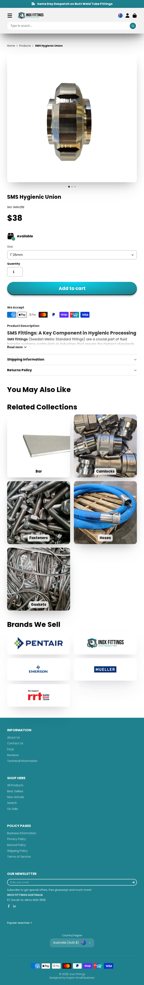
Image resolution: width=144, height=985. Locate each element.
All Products (15, 785)
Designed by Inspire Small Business (72, 978)
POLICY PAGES (19, 826)
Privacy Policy (16, 839)
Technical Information (22, 761)
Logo (31, 15)
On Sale (12, 809)
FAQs (10, 749)
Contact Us (15, 743)
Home (11, 46)
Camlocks (105, 445)
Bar (38, 445)
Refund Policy (16, 845)
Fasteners (38, 512)
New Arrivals (15, 797)
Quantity (13, 264)
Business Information (21, 833)
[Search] (133, 26)
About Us (13, 737)
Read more (15, 347)
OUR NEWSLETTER (22, 874)
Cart (134, 15)
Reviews (13, 755)
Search (12, 803)
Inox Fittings (77, 974)
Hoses (105, 512)
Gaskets (38, 579)
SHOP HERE (16, 778)
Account (127, 15)
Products (25, 46)
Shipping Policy (17, 851)
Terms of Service (19, 857)
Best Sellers (15, 791)
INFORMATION (19, 730)
